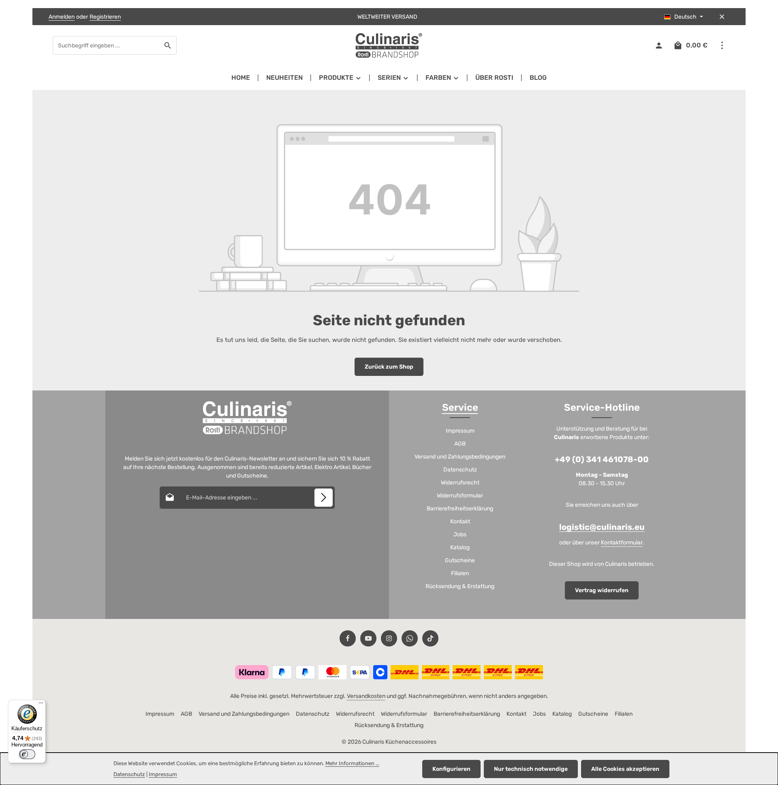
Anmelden (62, 16)
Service (460, 407)
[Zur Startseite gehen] (389, 45)
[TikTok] (430, 638)
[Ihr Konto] (659, 45)
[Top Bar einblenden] (722, 45)
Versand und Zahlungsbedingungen (460, 456)
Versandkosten (366, 696)
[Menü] (41, 705)
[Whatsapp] (410, 638)
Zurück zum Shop (389, 366)
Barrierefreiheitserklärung (460, 508)
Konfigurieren (451, 769)
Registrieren (105, 16)
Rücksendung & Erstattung (459, 586)
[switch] (27, 754)
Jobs (459, 534)
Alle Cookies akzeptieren (625, 769)
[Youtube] (368, 638)
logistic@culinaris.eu (602, 527)
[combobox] (106, 45)
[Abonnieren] (323, 497)
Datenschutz (460, 469)
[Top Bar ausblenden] (722, 17)
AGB (460, 443)
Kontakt (460, 521)
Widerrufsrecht (460, 482)
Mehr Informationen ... (352, 763)
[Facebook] (348, 638)
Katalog (460, 547)
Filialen (460, 573)
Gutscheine (460, 560)
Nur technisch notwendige (531, 769)
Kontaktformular (622, 542)
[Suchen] (168, 45)
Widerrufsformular (460, 495)
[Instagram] (389, 638)
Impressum (460, 430)
